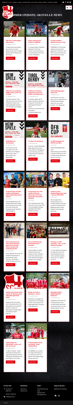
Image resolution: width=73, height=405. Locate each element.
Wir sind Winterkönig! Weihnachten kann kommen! (34, 243)
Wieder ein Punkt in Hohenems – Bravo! (34, 293)
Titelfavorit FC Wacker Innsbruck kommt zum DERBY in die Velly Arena (35, 92)
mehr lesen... (10, 58)
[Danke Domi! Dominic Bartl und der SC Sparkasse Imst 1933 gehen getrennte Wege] (14, 280)
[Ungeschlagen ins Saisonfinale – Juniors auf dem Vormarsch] (14, 331)
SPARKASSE (5, 2)
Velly (10, 2)
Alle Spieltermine (41, 394)
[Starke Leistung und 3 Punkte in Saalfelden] (36, 29)
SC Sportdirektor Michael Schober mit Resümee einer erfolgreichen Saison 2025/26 (14, 194)
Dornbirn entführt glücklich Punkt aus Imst (58, 41)
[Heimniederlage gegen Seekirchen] (58, 79)
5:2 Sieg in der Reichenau (35, 141)
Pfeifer (15, 2)
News (38, 391)
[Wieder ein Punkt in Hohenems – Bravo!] (36, 280)
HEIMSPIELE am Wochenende (10, 142)
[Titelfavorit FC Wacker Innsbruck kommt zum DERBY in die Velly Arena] (36, 79)
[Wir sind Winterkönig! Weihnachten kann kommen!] (36, 230)
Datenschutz (23, 391)
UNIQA (19, 2)
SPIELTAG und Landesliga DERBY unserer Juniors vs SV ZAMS (13, 92)
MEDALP (45, 2)
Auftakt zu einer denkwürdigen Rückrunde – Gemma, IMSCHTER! (58, 193)
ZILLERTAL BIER (26, 2)
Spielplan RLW (41, 392)
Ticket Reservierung (42, 389)
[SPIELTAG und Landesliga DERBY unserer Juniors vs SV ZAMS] (14, 79)
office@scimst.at (10, 397)
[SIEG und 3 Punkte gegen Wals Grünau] (14, 29)
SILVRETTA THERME (52, 2)
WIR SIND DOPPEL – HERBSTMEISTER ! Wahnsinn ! (57, 293)
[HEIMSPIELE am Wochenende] (14, 129)
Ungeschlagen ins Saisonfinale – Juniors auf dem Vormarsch (13, 344)
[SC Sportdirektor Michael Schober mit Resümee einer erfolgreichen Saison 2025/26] (14, 180)
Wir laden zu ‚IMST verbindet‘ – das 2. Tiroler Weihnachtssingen (58, 243)
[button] (70, 8)
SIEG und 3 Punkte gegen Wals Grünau (13, 41)
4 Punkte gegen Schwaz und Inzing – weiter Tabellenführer (35, 344)
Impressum (23, 389)
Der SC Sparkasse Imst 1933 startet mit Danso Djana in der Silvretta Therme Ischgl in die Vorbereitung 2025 (13, 245)
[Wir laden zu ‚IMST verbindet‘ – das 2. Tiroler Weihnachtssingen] (58, 230)
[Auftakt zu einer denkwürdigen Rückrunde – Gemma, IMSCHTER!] (58, 180)
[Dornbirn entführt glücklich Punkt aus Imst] (58, 29)
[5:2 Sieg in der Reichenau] (36, 129)
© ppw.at (6, 402)
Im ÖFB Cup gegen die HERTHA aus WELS (57, 142)
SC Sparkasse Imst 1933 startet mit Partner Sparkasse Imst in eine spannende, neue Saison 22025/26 (35, 195)
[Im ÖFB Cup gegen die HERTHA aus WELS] (58, 129)
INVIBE (40, 2)
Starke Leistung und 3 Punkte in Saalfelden (34, 41)
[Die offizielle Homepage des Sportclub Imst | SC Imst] (67, 8)
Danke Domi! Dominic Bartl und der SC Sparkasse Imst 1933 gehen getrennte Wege (14, 294)
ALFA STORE (34, 2)
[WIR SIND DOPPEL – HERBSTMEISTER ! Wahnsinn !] (58, 280)
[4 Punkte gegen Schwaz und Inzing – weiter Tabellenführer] (36, 331)
